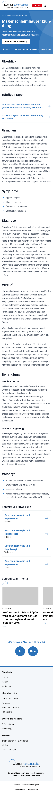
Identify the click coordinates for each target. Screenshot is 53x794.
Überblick (7, 49)
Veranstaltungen (9, 750)
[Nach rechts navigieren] (9, 583)
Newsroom (6, 703)
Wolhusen (6, 686)
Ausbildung (6, 728)
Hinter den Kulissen (10, 707)
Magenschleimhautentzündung (17, 15)
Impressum (33, 790)
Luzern (5, 677)
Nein (33, 651)
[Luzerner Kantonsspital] (24, 763)
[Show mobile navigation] (49, 6)
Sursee (5, 682)
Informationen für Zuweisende (15, 741)
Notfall (38, 6)
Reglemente (7, 712)
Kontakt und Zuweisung (16, 42)
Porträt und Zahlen (10, 699)
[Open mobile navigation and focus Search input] (45, 6)
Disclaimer (20, 790)
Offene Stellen (8, 724)
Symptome (46, 49)
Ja (20, 651)
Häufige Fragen (21, 49)
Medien (5, 745)
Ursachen (34, 49)
